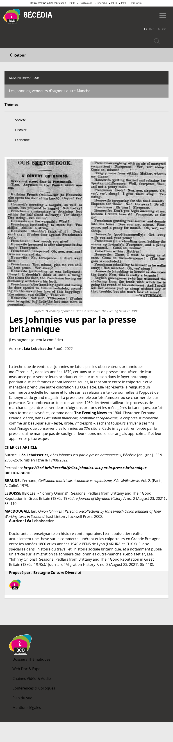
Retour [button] (19, 55)
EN (158, 29)
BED (114, 3)
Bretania (136, 3)
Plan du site (22, 697)
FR (145, 29)
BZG (152, 29)
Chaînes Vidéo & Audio (31, 678)
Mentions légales (26, 707)
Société (20, 120)
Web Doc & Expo (26, 668)
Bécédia (102, 3)
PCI (123, 3)
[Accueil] (12, 16)
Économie (22, 140)
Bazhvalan (86, 3)
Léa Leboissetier (38, 348)
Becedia (38, 14)
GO (164, 29)
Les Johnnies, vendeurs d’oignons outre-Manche (49, 90)
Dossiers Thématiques (31, 659)
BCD (72, 3)
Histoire (21, 130)
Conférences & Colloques (33, 688)
